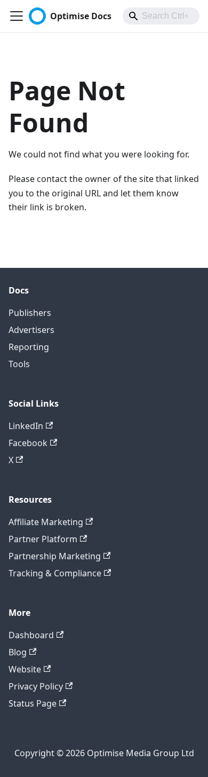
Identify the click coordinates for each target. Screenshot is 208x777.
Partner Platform (43, 539)
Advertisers (31, 330)
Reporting (29, 347)
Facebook (28, 443)
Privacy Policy (36, 686)
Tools (19, 364)
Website (25, 669)
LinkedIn (26, 426)
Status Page (33, 703)
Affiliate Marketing (46, 522)
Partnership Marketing (55, 556)
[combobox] (161, 16)
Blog (18, 652)
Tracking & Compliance (55, 573)
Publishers (30, 313)
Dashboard (31, 635)
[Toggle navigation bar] (17, 16)
